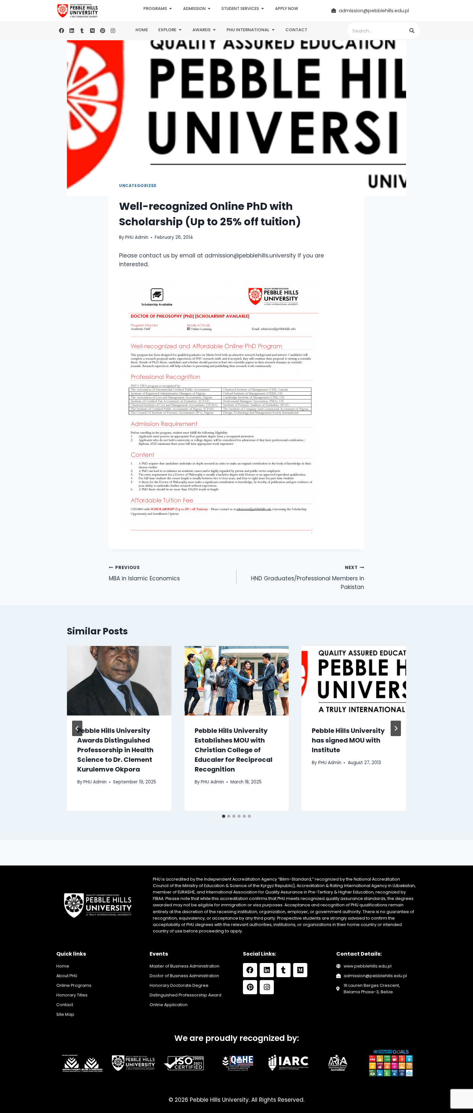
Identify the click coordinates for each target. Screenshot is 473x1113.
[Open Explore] (180, 30)
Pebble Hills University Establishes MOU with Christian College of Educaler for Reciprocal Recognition (234, 750)
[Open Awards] (214, 30)
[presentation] (119, 681)
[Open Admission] (209, 9)
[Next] (396, 728)
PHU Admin (136, 237)
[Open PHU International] (273, 30)
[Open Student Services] (263, 9)
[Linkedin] (72, 30)
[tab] (223, 816)
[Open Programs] (171, 9)
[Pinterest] (102, 30)
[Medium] (92, 30)
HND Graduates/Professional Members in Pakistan (307, 578)
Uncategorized (138, 185)
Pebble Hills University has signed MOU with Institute (348, 740)
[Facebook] (61, 30)
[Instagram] (113, 30)
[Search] (412, 31)
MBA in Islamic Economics (144, 574)
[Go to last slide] (77, 728)
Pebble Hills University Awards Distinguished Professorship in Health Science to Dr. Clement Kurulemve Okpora (115, 750)
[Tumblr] (82, 30)
